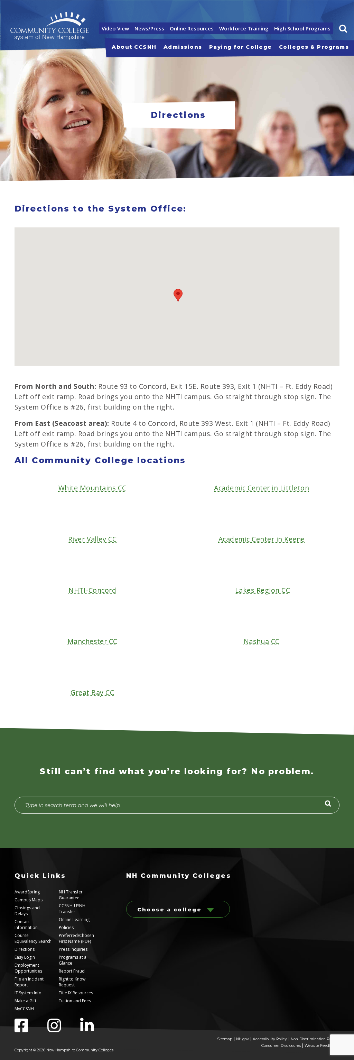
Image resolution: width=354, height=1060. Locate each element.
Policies (66, 927)
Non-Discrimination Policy (314, 1039)
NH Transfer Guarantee (71, 895)
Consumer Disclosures (281, 1045)
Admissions (183, 47)
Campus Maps (29, 900)
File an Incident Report (29, 982)
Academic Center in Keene (261, 539)
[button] (343, 28)
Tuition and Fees (75, 1001)
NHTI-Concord (92, 590)
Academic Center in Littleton (261, 488)
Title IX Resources (76, 993)
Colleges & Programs (314, 47)
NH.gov (242, 1039)
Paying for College (240, 47)
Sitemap (224, 1039)
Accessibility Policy (270, 1039)
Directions (25, 949)
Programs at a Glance (72, 960)
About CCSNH (134, 47)
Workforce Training (244, 28)
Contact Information (26, 924)
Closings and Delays (27, 911)
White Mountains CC (92, 488)
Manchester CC (92, 641)
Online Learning (74, 919)
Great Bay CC (92, 692)
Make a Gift (25, 1001)
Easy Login (25, 957)
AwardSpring (27, 892)
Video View (115, 28)
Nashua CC (262, 641)
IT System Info (28, 993)
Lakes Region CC (262, 590)
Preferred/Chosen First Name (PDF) (76, 938)
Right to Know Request (72, 982)
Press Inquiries (73, 949)
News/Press (149, 28)
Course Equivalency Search (33, 938)
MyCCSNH (24, 1009)
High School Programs (302, 28)
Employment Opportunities (28, 968)
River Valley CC (92, 539)
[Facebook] (31, 1029)
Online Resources (192, 28)
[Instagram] (63, 1029)
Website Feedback (321, 1045)
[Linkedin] (96, 1029)
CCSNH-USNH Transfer (72, 908)
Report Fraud (72, 971)
